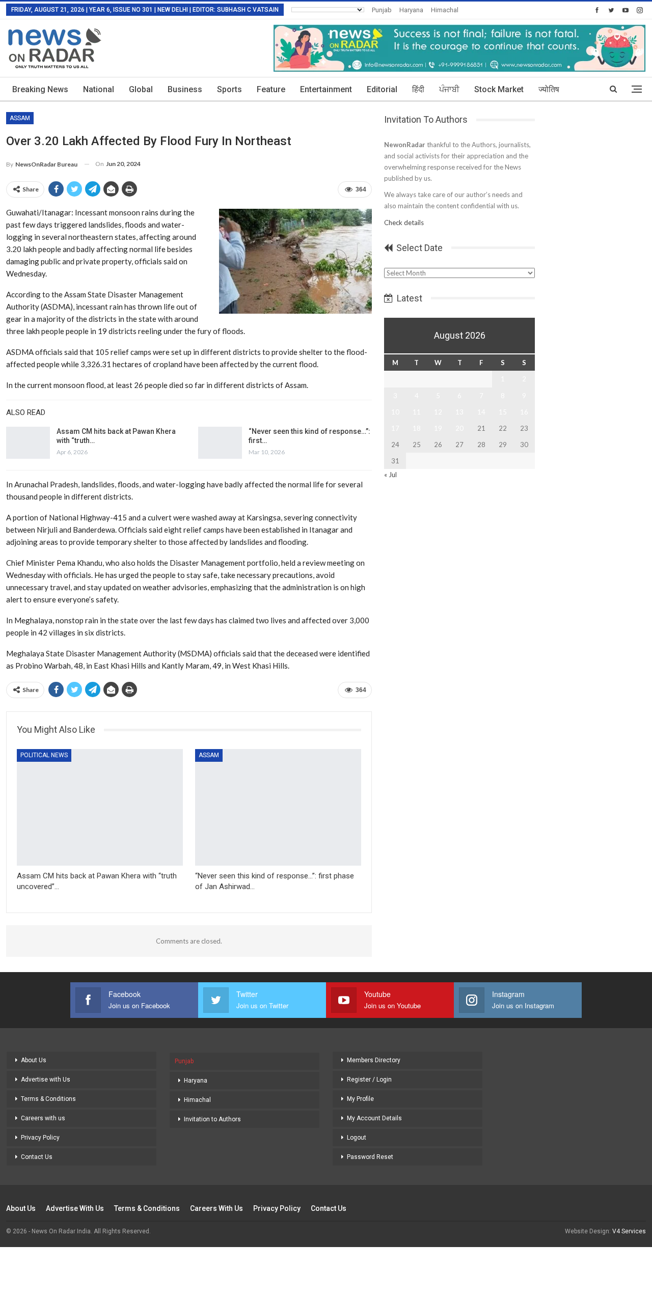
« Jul (390, 475)
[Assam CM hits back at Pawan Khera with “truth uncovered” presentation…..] (28, 443)
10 (395, 412)
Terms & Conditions (48, 1098)
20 (459, 428)
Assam (20, 118)
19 (438, 428)
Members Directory (373, 1060)
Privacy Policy (40, 1137)
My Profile (360, 1098)
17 (395, 428)
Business (185, 89)
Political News (44, 755)
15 (503, 412)
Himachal (444, 10)
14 (481, 412)
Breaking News (40, 89)
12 (438, 412)
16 (524, 412)
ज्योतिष (548, 89)
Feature (271, 89)
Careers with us (43, 1118)
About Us (33, 1060)
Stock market (499, 89)
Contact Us (36, 1156)
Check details (404, 222)
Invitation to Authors (212, 1119)
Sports (229, 89)
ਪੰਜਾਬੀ (449, 89)
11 (417, 412)
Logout (356, 1137)
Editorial (382, 89)
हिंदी (418, 89)
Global (141, 89)
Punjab (382, 10)
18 (417, 428)
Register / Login (369, 1079)
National (98, 89)
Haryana (411, 10)
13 (459, 412)
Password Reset (370, 1156)
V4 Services (629, 1231)
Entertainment (326, 89)
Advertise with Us (45, 1079)
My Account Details (374, 1118)
